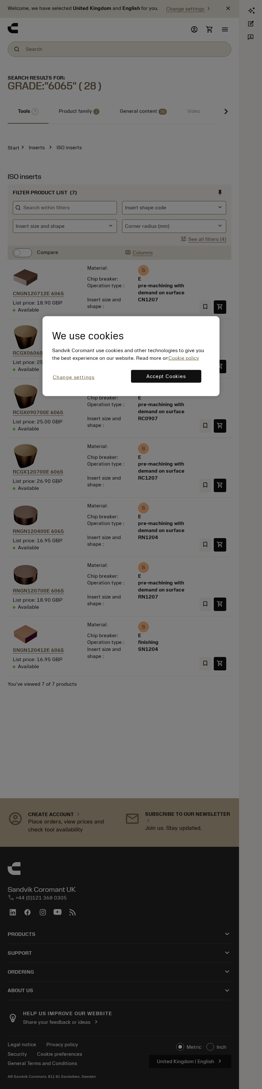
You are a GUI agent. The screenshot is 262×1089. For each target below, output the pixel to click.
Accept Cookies (166, 376)
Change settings (74, 377)
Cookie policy (183, 358)
